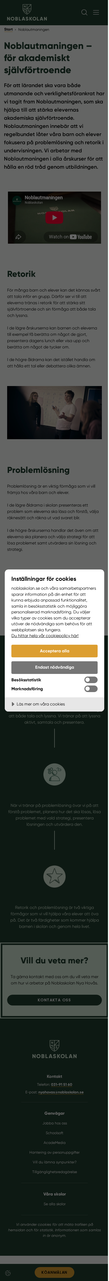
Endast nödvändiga (54, 667)
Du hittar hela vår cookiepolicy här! (45, 635)
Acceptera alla (54, 650)
